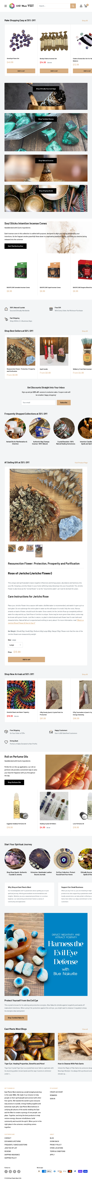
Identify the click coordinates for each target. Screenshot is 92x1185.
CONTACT (7, 1138)
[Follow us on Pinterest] (14, 1171)
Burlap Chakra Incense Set (48, 58)
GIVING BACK (54, 1141)
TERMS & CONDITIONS (57, 1151)
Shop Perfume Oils (14, 782)
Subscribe (63, 402)
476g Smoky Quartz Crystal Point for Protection (51, 713)
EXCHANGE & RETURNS (12, 1141)
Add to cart (21, 71)
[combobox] (54, 5)
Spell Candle (44, 369)
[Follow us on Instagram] (10, 1171)
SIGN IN (52, 1099)
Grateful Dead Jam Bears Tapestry (18, 712)
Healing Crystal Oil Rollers (48, 824)
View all (85, 1029)
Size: (12, 640)
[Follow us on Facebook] (6, 1171)
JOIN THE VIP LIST (10, 1148)
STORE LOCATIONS (56, 1148)
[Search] (73, 5)
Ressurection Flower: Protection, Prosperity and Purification (21, 370)
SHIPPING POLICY (10, 1158)
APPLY (52, 1155)
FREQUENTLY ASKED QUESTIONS (15, 1145)
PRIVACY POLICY (55, 1145)
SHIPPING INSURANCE (12, 1155)
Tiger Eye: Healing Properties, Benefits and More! (24, 1063)
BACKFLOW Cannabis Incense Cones (18, 287)
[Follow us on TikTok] (18, 1171)
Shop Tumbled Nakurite (16, 1018)
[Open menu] (5, 6)
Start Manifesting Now (15, 246)
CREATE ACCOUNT (56, 1092)
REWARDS (53, 1095)
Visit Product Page (81, 463)
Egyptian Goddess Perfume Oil (16, 824)
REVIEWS (7, 1151)
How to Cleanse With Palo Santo (71, 1063)
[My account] (81, 6)
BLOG (52, 1138)
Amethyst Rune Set (13, 58)
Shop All (85, 21)
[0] (85, 6)
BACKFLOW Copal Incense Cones (50, 287)
